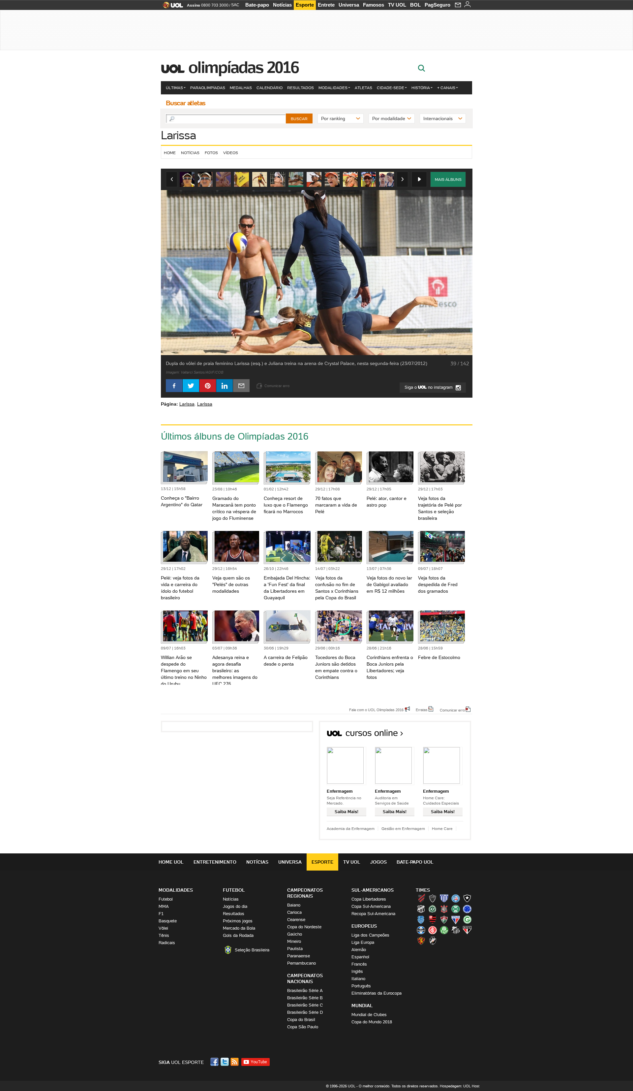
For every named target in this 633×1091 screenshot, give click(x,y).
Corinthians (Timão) (444, 909)
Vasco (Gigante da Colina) (432, 940)
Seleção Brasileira (252, 950)
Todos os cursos (449, 735)
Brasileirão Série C (305, 1005)
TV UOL (397, 5)
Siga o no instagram (429, 387)
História (420, 87)
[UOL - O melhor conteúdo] (171, 7)
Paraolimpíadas (207, 87)
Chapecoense (432, 909)
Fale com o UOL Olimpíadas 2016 (376, 709)
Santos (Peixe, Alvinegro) (455, 930)
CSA (421, 919)
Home (170, 152)
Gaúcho (294, 934)
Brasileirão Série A (305, 990)
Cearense (296, 919)
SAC (235, 5)
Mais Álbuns (448, 179)
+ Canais (446, 87)
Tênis (164, 935)
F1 (161, 913)
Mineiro (294, 941)
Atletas (363, 87)
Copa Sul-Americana (371, 906)
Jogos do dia (235, 906)
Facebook (215, 1062)
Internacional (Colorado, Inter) (432, 930)
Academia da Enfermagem (351, 828)
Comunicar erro (452, 710)
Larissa (178, 135)
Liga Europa (362, 942)
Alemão (358, 949)
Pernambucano (301, 963)
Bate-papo (257, 5)
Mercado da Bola (239, 928)
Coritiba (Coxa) (455, 909)
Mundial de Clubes (369, 1014)
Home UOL (171, 862)
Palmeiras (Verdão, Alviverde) (444, 930)
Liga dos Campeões (370, 935)
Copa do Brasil (301, 1019)
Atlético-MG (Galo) (432, 898)
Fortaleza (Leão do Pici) (455, 919)
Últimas (174, 87)
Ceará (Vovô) (421, 909)
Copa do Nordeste (304, 927)
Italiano (358, 978)
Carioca (294, 912)
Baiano (293, 905)
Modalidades (332, 87)
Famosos (373, 5)
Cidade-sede (390, 87)
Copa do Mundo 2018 (371, 1022)
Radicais (167, 942)
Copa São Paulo (302, 1027)
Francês (359, 964)
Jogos (378, 862)
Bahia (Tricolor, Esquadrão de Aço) (455, 898)
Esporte (305, 5)
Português (361, 986)
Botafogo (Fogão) (467, 898)
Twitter (225, 1062)
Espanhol (360, 957)
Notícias (282, 5)
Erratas (422, 709)
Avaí (444, 898)
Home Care (442, 828)
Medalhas (241, 87)
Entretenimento (215, 862)
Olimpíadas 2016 (243, 67)
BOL (415, 5)
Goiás (467, 919)
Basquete (168, 921)
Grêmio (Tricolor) (421, 930)
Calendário (269, 87)
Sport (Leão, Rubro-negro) (421, 940)
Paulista (295, 948)
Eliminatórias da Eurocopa (376, 993)
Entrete (326, 5)
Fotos (211, 152)
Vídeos (230, 152)
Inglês (357, 971)
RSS (235, 1062)
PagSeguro (437, 5)
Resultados (300, 87)
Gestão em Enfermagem (403, 828)
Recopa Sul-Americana (373, 913)
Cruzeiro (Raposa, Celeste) (467, 909)
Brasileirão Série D (305, 1012)
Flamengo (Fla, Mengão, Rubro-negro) (432, 919)
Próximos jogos (238, 921)
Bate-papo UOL (415, 862)
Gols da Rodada (238, 935)
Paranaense (298, 956)
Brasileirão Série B (305, 998)
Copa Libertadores (368, 899)
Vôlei (163, 928)
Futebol (166, 899)
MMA (164, 906)
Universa (349, 5)
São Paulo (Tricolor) (467, 930)
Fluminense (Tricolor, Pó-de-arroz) (444, 919)
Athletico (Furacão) (421, 898)
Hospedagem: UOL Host (459, 1086)
